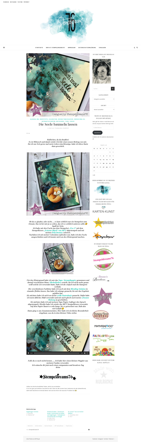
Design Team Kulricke (65, 119)
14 (106, 159)
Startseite (39, 47)
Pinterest (26, 2)
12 (100, 159)
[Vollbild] (87, 353)
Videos (72, 121)
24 (94, 167)
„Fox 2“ (72, 228)
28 (106, 167)
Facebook (6, 2)
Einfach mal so (79, 119)
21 (106, 163)
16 (113, 159)
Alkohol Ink (34, 119)
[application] (58, 337)
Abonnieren (97, 132)
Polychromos (57, 232)
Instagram (13, 2)
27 (103, 167)
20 (103, 163)
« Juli (94, 175)
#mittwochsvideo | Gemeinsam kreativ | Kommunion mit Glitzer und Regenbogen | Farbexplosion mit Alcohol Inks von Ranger (56, 414)
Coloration (53, 119)
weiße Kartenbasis (64, 295)
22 (110, 163)
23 (113, 163)
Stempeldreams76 (34, 429)
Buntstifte (44, 119)
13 (103, 159)
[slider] (56, 353)
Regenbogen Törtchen (32, 411)
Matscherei (60, 121)
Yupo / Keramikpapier (67, 280)
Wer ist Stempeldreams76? (55, 47)
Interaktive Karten (48, 121)
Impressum (71, 47)
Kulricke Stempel (48, 426)
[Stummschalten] (85, 353)
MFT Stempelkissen (59, 426)
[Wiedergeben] (28, 353)
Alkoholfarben (55, 282)
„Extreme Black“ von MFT (55, 230)
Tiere (67, 121)
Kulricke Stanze (38, 426)
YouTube (20, 2)
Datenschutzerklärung (87, 47)
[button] (58, 337)
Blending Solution (78, 289)
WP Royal (37, 439)
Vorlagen (102, 47)
